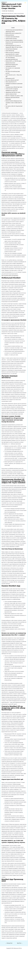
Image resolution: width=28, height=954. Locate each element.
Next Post (19, 943)
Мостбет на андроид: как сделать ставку (14, 95)
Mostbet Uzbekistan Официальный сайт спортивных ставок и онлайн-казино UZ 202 (14, 102)
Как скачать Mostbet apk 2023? (12, 80)
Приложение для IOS (10, 78)
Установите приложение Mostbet (12, 36)
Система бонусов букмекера (11, 49)
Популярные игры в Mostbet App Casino (14, 87)
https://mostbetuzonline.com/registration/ (10, 275)
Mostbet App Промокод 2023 (12, 64)
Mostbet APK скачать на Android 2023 (13, 33)
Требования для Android (11, 66)
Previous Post (9, 943)
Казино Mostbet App (10, 50)
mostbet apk (4, 11)
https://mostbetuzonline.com (19, 175)
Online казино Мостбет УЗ (11, 81)
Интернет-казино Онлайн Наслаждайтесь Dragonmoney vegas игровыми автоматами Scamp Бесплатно (14, 42)
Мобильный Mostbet (10, 35)
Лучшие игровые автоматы (11, 38)
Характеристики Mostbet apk (12, 59)
